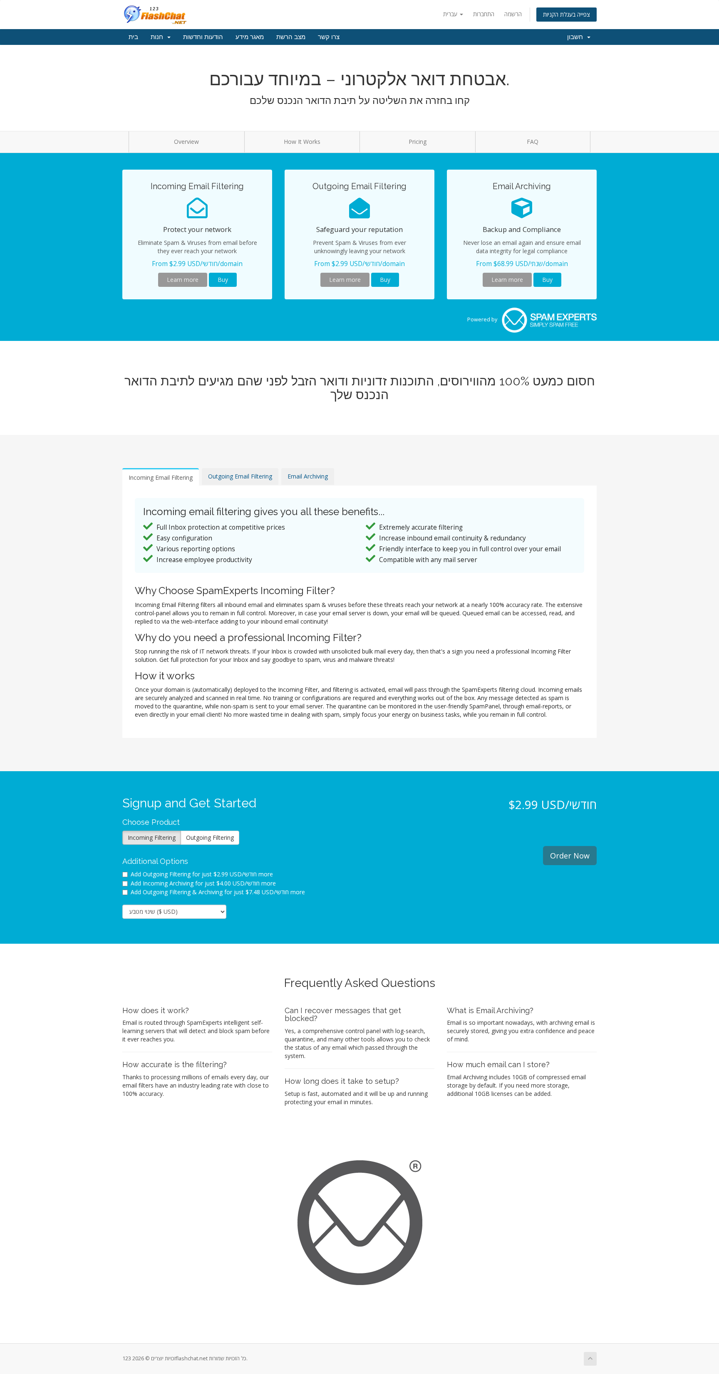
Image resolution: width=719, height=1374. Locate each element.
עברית (451, 14)
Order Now (570, 856)
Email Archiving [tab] (308, 476)
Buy (223, 280)
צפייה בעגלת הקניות (566, 14)
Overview (186, 142)
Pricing (417, 142)
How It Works (302, 142)
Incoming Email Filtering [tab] (161, 477)
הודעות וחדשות (203, 37)
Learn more (182, 280)
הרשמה (513, 14)
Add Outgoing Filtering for (202, 874)
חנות (158, 37)
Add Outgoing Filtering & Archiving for (218, 892)
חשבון (576, 37)
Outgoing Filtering (210, 837)
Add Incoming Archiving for (203, 883)
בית (133, 37)
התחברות (483, 14)
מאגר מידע (250, 37)
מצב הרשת (290, 37)
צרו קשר (329, 37)
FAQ (532, 142)
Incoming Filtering (152, 837)
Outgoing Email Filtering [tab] (240, 476)
